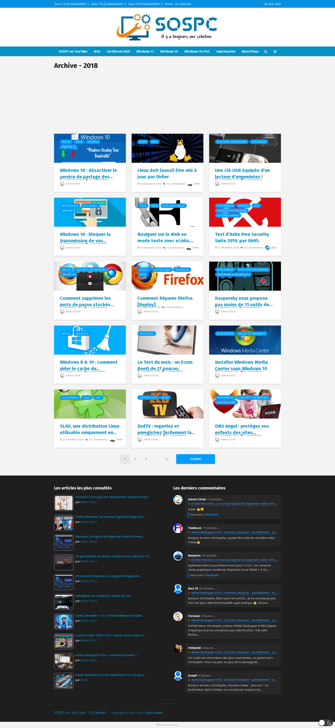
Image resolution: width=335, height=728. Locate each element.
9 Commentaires (253, 371)
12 (166, 459)
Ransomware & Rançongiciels (233, 274)
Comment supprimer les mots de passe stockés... (87, 301)
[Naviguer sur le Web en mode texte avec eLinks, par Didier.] (167, 212)
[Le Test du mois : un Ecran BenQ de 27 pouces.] (167, 340)
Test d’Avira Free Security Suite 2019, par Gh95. (242, 237)
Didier (143, 141)
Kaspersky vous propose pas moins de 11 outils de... (244, 301)
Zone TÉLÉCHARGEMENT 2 (108, 4)
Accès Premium (70, 205)
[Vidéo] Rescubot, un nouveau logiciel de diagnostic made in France (235, 503)
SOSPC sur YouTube (73, 51)
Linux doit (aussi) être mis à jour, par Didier (167, 173)
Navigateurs (68, 274)
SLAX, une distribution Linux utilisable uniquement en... (89, 429)
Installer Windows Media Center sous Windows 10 (241, 365)
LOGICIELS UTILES (148, 397)
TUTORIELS (93, 141)
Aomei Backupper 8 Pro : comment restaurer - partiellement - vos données (235, 532)
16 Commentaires (253, 247)
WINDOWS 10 (68, 146)
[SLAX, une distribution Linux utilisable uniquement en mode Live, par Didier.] (90, 403)
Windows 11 (145, 51)
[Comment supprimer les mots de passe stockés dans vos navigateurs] (90, 276)
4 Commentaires (253, 179)
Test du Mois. (259, 141)
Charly (84, 680)
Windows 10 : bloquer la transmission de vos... (85, 237)
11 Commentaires (97, 307)
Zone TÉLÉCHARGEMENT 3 (145, 4)
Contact (99, 712)
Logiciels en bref (226, 402)
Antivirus (243, 205)
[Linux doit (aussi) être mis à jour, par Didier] (167, 148)
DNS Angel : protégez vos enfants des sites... (242, 429)
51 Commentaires (176, 435)
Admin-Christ (72, 183)
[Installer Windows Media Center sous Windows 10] (245, 340)
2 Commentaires (174, 307)
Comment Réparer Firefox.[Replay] (165, 301)
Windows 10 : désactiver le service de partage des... (88, 173)
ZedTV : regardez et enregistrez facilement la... (166, 429)
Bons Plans (250, 51)
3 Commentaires (175, 247)
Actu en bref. (90, 205)
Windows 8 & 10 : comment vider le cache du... (89, 365)
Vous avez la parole (174, 205)
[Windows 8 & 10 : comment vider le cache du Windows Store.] (90, 340)
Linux (154, 141)
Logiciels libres (161, 269)
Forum (169, 4)
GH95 (256, 205)
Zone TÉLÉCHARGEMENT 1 (72, 4)
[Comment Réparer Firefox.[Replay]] (167, 276)
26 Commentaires (98, 179)
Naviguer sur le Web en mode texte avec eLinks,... (165, 237)
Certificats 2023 (118, 51)
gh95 (274, 247)
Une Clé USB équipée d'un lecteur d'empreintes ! (242, 173)
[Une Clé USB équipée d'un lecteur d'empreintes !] (245, 148)
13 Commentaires (98, 439)
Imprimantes (226, 51)
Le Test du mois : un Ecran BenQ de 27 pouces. (165, 365)
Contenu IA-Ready (169, 725)
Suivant (195, 459)
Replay (79, 141)
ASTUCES (66, 141)
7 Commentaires (98, 243)
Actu (97, 51)
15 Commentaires (176, 183)
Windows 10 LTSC (197, 51)
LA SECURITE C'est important (232, 141)
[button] (326, 722)
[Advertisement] (167, 105)
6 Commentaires (174, 371)
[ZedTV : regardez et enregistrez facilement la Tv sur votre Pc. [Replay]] (167, 403)
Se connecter (183, 4)
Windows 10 (169, 51)
